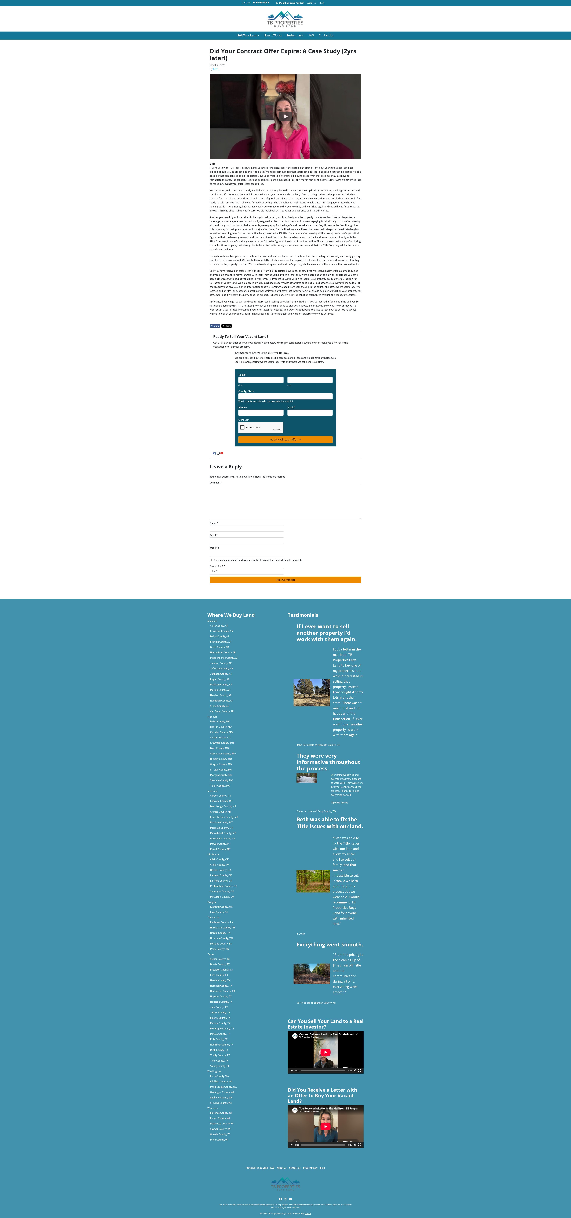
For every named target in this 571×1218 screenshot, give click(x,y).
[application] (326, 1052)
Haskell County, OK (220, 870)
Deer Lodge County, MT (223, 806)
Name (242, 375)
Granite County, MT (221, 812)
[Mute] (354, 1070)
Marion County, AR (220, 690)
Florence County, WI (221, 1113)
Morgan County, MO (221, 775)
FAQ (311, 35)
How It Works (273, 35)
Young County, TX (219, 1066)
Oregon (211, 902)
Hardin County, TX (220, 980)
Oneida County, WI (220, 1134)
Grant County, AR (219, 647)
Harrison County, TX (221, 986)
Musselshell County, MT (223, 833)
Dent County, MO (219, 748)
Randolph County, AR (221, 701)
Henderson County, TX (222, 991)
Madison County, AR (221, 684)
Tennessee (213, 917)
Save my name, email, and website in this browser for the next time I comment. (258, 560)
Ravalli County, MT (220, 849)
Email (291, 407)
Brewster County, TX (221, 970)
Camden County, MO (221, 732)
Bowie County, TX (220, 964)
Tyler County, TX (219, 1061)
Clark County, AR (219, 626)
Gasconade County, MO (223, 753)
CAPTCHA (243, 420)
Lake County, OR (219, 912)
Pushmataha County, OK (223, 886)
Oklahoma (213, 854)
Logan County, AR (220, 679)
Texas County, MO (220, 786)
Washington (214, 1071)
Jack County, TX (219, 1007)
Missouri (212, 717)
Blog (321, 3)
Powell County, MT (220, 844)
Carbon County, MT (220, 796)
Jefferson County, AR (221, 668)
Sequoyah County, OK (222, 891)
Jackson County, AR (221, 663)
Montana (212, 791)
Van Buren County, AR (222, 711)
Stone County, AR (219, 706)
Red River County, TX (221, 1045)
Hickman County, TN (221, 938)
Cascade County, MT (221, 801)
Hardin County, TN (220, 933)
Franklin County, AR (220, 642)
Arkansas (212, 621)
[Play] (291, 1070)
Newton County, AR (221, 695)
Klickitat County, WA (221, 1081)
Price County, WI (219, 1140)
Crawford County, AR (221, 631)
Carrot (308, 1213)
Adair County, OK (219, 859)
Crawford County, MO (222, 743)
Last (289, 385)
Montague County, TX (222, 1028)
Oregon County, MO (221, 764)
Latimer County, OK (221, 875)
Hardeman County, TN (222, 927)
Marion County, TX (220, 1023)
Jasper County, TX (220, 1012)
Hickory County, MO (221, 759)
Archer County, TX (220, 959)
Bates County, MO (220, 721)
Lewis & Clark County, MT (224, 817)
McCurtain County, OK (222, 897)
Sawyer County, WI (220, 1129)
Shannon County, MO (221, 780)
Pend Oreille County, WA (223, 1087)
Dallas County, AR (219, 636)
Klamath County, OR (221, 907)
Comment (216, 483)
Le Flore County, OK (221, 881)
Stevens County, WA (221, 1103)
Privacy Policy (310, 1168)
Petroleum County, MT (222, 838)
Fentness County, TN (221, 922)
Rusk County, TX (219, 1050)
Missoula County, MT (221, 828)
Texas (210, 954)
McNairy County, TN (221, 944)
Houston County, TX (221, 1002)
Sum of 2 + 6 (217, 566)
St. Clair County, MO (221, 770)
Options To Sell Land (257, 1168)
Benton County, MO (221, 727)
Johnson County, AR (221, 674)
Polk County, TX (219, 1039)
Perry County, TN (219, 949)
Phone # (243, 407)
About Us (311, 3)
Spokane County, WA (221, 1097)
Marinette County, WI (221, 1123)
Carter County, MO (220, 737)
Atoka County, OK (219, 865)
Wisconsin (212, 1108)
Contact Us (326, 35)
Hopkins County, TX (221, 996)
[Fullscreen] (359, 1070)
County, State (246, 391)
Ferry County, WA (219, 1076)
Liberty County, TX (220, 1018)
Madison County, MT (221, 822)
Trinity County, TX (220, 1055)
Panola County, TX (220, 1034)
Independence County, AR (224, 658)
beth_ (216, 69)
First (240, 385)
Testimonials (295, 35)
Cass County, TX (219, 975)
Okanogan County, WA (222, 1092)
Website (214, 548)
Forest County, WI (220, 1118)
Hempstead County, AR (223, 652)
